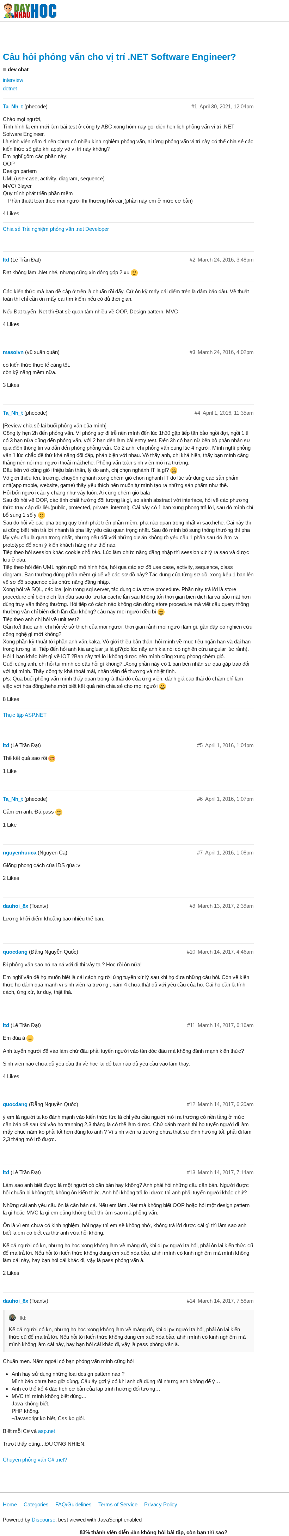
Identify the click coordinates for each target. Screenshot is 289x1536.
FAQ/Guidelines (73, 1504)
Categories (36, 1504)
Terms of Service (117, 1504)
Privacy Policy (160, 1504)
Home (10, 1504)
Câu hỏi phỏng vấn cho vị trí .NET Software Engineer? (119, 57)
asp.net (46, 1431)
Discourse (43, 1520)
